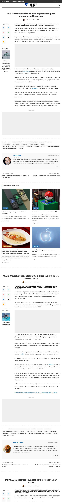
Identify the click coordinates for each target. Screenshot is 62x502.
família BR (35, 88)
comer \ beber (7, 246)
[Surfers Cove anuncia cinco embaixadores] (6, 317)
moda (42, 144)
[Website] (56, 167)
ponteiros (21, 146)
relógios (29, 146)
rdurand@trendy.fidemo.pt (22, 452)
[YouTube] (59, 1)
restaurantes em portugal (36, 433)
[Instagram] (58, 1)
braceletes (22, 141)
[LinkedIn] (3, 37)
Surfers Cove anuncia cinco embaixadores (6, 324)
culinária (47, 429)
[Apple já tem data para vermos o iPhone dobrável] (46, 237)
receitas (13, 433)
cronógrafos (6, 144)
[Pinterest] (56, 1)
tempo (21, 148)
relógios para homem (53, 146)
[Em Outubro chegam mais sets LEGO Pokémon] (46, 199)
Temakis (51, 364)
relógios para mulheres (9, 148)
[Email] (3, 42)
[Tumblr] (8, 37)
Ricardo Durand (18, 442)
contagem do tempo (45, 141)
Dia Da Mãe (16, 144)
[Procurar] (59, 5)
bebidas (11, 429)
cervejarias (26, 429)
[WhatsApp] (8, 32)
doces (23, 431)
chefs (33, 429)
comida (40, 429)
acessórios (12, 141)
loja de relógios (34, 144)
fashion (24, 144)
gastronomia (31, 431)
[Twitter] (54, 1)
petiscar (53, 431)
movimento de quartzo (9, 146)
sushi (22, 354)
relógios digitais (39, 146)
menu (46, 431)
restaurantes (22, 433)
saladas (49, 433)
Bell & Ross (26, 71)
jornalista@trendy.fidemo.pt (18, 1)
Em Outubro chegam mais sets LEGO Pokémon (45, 212)
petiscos (5, 433)
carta (18, 429)
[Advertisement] (37, 55)
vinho (12, 435)
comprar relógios (32, 141)
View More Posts (52, 155)
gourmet (39, 431)
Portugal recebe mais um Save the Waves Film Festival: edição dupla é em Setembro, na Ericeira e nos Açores (6, 66)
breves (5, 208)
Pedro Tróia (28, 19)
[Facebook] (52, 1)
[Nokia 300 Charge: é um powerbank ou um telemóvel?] (16, 199)
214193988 (6, 1)
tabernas (6, 435)
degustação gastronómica (10, 431)
